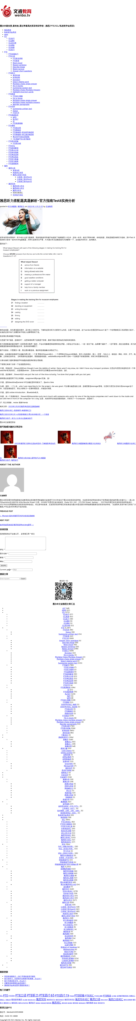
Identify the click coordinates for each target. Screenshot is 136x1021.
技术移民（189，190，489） (68, 811)
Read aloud (17, 63)
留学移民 (66, 804)
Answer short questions (22, 71)
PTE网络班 (17, 130)
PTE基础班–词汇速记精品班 (23, 135)
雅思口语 (11, 168)
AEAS (64, 610)
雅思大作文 (17, 190)
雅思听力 (21, 206)
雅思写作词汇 (66, 835)
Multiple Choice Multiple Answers (26, 90)
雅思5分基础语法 (66, 855)
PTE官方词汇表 (66, 826)
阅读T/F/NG (68, 952)
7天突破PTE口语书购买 (21, 139)
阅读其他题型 (68, 954)
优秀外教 (66, 755)
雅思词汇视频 (68, 878)
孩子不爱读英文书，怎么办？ (15, 981)
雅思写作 (11, 184)
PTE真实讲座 (18, 58)
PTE (5, 52)
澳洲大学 (66, 782)
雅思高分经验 (66, 963)
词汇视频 (25, 1000)
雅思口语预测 (128, 1000)
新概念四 (68, 746)
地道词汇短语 (18, 173)
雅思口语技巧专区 (19, 175)
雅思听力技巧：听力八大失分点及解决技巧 (16, 418)
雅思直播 (43, 1003)
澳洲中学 (66, 779)
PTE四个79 (62, 995)
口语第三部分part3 (24, 182)
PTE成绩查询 (13, 164)
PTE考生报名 (13, 157)
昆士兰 (68, 791)
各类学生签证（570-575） (68, 806)
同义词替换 (68, 943)
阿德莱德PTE (64, 860)
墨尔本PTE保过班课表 (21, 137)
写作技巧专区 (18, 195)
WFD (14, 117)
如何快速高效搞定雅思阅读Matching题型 (17, 525)
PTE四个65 (47, 995)
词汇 (63, 820)
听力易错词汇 (69, 929)
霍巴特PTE (64, 965)
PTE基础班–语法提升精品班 (23, 132)
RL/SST (15, 119)
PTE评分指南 (13, 152)
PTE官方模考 (13, 161)
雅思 (6, 166)
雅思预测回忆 (66, 956)
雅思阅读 (66, 940)
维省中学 (66, 799)
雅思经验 (48, 1003)
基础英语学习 (63, 737)
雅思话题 (64, 1003)
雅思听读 (66, 932)
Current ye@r (6, 570)
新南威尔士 (69, 788)
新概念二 (68, 744)
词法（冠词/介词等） (66, 853)
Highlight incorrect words (23, 92)
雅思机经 (38, 1003)
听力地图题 (12, 206)
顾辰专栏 (68, 768)
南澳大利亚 (69, 784)
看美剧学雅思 (16, 1000)
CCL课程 (11, 41)
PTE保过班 (17, 128)
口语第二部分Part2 (24, 179)
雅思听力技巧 (5, 460)
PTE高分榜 (17, 143)
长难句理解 (69, 945)
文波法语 (64, 775)
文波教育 (49, 206)
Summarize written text (22, 109)
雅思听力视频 (69, 876)
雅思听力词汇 (66, 840)
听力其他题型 (68, 920)
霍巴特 (95, 1003)
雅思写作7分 (51, 1000)
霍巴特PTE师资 (66, 967)
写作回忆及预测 (68, 958)
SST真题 (114, 996)
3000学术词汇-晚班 (68, 705)
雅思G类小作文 (18, 188)
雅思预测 (89, 1003)
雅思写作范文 (69, 1000)
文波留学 (63, 777)
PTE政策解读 (13, 148)
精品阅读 (7, 30)
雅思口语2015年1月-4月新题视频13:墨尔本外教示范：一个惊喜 (24, 414)
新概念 (65, 739)
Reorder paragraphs (21, 104)
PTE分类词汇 (66, 822)
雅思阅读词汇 (66, 842)
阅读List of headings (69, 947)
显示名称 (4, 554)
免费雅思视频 (66, 869)
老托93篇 (16, 75)
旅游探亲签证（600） (68, 813)
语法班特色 (69, 936)
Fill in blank (18, 98)
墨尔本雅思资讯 (66, 882)
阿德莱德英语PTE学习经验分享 (66, 864)
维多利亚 (68, 793)
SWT (69, 696)
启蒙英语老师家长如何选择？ (15, 983)
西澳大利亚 (69, 795)
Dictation (16, 80)
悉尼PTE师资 (67, 770)
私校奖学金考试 (10, 32)
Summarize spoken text (22, 88)
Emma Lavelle (66, 753)
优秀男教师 (66, 759)
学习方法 (66, 851)
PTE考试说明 (13, 155)
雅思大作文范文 (23, 1003)
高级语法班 (69, 713)
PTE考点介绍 (13, 150)
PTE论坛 (11, 146)
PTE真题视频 (18, 123)
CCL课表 (11, 45)
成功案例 (66, 887)
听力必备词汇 (68, 925)
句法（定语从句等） (66, 849)
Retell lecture (18, 69)
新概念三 (68, 742)
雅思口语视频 (68, 873)
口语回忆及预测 (68, 961)
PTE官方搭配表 (66, 824)
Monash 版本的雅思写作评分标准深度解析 (17, 516)
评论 (2, 550)
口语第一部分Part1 (24, 177)
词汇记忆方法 (66, 833)
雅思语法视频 (68, 880)
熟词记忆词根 (66, 831)
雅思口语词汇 (66, 838)
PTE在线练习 (13, 54)
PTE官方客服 (13, 159)
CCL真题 (11, 47)
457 (64, 608)
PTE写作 (11, 106)
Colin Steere (67, 751)
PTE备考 (65, 665)
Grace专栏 (69, 764)
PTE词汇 (89, 995)
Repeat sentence (19, 65)
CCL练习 (11, 50)
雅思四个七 (7, 1003)
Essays (15, 111)
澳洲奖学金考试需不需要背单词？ (17, 985)
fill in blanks (18, 86)
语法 (63, 844)
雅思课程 (66, 934)
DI (13, 121)
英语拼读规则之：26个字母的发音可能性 (19, 976)
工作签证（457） (69, 808)
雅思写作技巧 (60, 1000)
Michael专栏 (69, 766)
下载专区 (64, 735)
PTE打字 (16, 113)
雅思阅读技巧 (82, 1003)
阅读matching (68, 949)
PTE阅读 (11, 94)
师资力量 (64, 748)
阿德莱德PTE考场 (66, 862)
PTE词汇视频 (18, 96)
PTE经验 (79, 995)
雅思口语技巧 (104, 1000)
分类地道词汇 (66, 829)
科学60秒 (16, 78)
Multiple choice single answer (25, 84)
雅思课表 (68, 938)
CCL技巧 (11, 39)
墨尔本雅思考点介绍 (68, 885)
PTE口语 (11, 56)
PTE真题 (72, 996)
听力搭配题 (69, 927)
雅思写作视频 (68, 871)
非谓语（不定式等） (66, 858)
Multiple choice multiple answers (26, 102)
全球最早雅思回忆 (123, 996)
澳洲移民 (64, 802)
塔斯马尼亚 (69, 786)
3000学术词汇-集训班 (68, 707)
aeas (6, 34)
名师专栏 (66, 761)
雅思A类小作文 (18, 186)
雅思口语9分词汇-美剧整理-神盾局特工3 (15, 410)
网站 (1, 561)
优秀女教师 (66, 757)
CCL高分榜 (12, 43)
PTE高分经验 (13, 141)
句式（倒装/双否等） (66, 846)
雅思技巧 (14, 460)
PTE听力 (11, 73)
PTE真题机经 (13, 115)
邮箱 (2, 557)
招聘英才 (64, 773)
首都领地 (68, 797)
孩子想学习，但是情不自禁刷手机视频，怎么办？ (23, 979)
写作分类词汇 (68, 891)
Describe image (19, 67)
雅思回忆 (14, 1003)
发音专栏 (16, 170)
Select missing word (21, 82)
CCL (5, 36)
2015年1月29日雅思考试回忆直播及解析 (24, 406)
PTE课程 (11, 126)
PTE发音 (16, 61)
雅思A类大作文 (32, 1000)
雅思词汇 (56, 1002)
